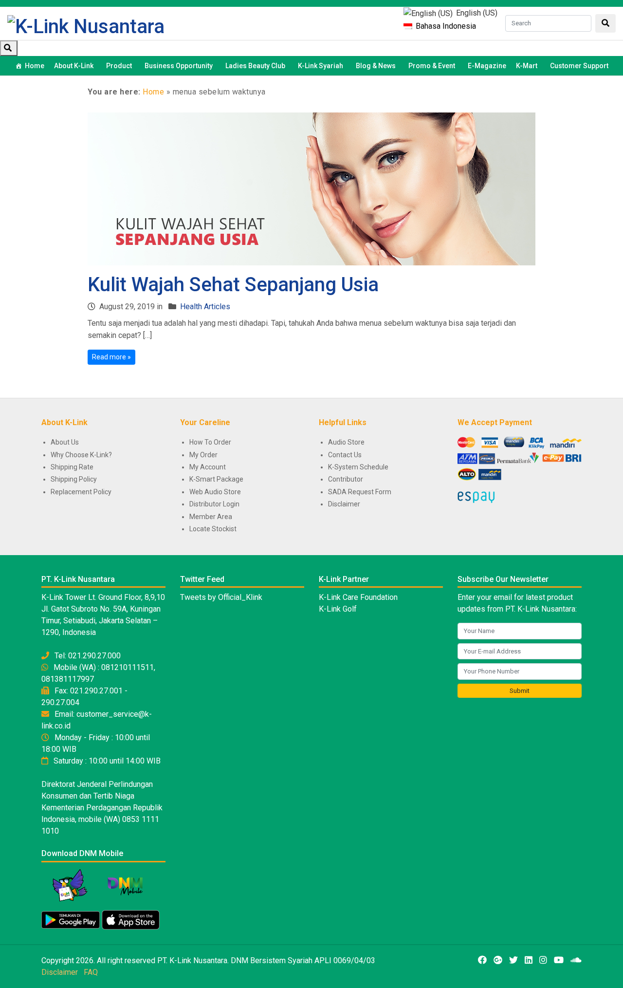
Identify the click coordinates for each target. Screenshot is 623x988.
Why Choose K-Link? (81, 455)
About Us (65, 442)
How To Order (210, 442)
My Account (207, 467)
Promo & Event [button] (431, 66)
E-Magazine (487, 66)
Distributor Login (214, 504)
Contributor (345, 479)
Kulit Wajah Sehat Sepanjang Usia (233, 284)
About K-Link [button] (73, 66)
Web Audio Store (215, 492)
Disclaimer (344, 504)
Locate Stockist (213, 529)
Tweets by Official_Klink (221, 597)
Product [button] (119, 66)
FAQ (91, 972)
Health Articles (205, 306)
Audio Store (346, 442)
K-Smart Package (216, 479)
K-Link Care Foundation (358, 597)
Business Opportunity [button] (179, 66)
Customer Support (579, 66)
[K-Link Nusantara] (86, 25)
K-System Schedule (358, 467)
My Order (203, 455)
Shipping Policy (74, 479)
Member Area (210, 517)
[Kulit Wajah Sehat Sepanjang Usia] (311, 188)
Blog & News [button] (376, 66)
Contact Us (345, 455)
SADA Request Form (359, 492)
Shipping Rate (72, 467)
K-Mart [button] (526, 66)
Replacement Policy (81, 492)
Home (34, 66)
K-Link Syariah (320, 66)
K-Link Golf (338, 609)
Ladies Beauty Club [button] (255, 66)
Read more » (111, 357)
